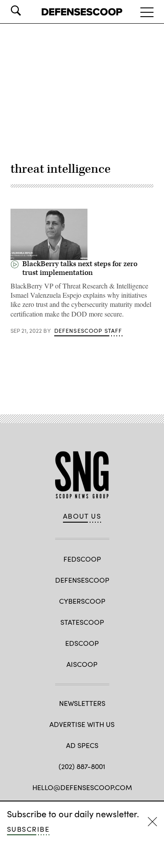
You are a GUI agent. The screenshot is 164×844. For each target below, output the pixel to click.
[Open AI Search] (27, 10)
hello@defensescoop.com (82, 787)
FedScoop (82, 558)
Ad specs (82, 745)
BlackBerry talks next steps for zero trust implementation (79, 268)
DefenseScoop (82, 579)
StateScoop (82, 622)
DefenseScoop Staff (88, 331)
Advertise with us (82, 724)
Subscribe (28, 828)
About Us (82, 516)
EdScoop (82, 643)
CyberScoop (82, 600)
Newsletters (82, 703)
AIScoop (82, 664)
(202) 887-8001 (82, 766)
